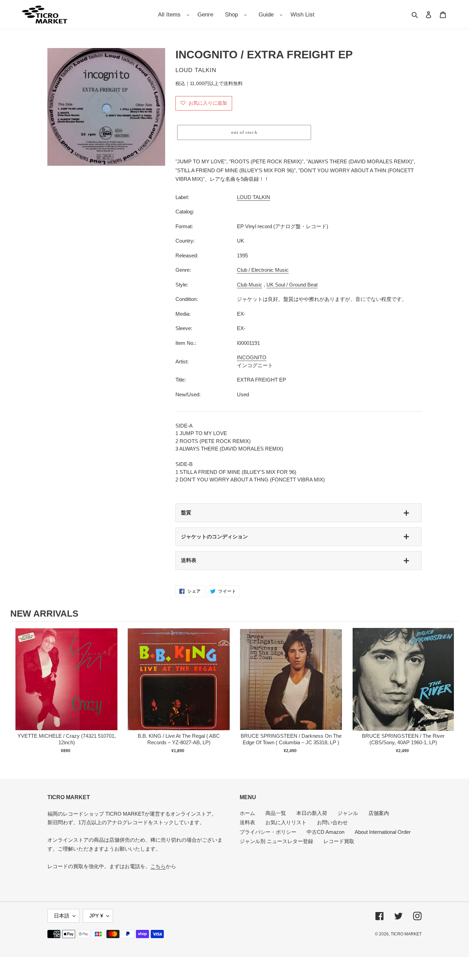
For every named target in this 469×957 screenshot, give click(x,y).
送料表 (188, 560)
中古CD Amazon (325, 832)
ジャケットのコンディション (214, 536)
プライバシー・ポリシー (268, 832)
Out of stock (66, 686)
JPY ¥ (96, 916)
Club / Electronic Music (263, 270)
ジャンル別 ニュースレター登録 (276, 841)
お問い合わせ (332, 822)
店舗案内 (378, 813)
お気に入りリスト (286, 822)
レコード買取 (338, 841)
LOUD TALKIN (253, 197)
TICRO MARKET (406, 934)
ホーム (247, 813)
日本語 (61, 916)
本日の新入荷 (311, 813)
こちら (158, 866)
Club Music (249, 285)
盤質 (186, 512)
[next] (452, 694)
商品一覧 (275, 813)
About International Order (383, 832)
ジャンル (348, 813)
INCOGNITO (251, 357)
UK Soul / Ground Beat (292, 285)
